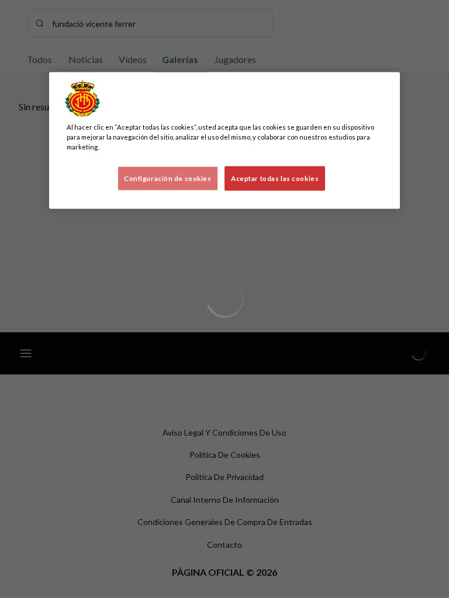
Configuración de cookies (168, 178)
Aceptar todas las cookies (275, 178)
